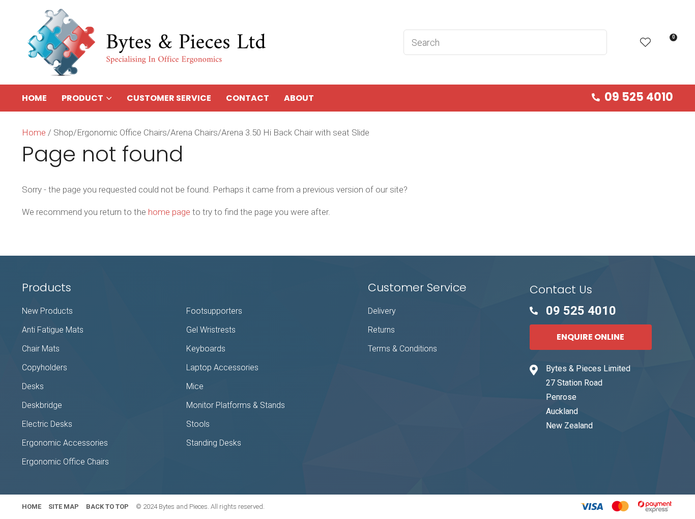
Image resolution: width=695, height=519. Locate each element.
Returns (381, 330)
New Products (47, 311)
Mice (195, 386)
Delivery (382, 311)
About (299, 98)
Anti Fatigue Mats (52, 330)
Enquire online (590, 337)
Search (595, 42)
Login (623, 42)
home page (169, 212)
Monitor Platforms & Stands (235, 405)
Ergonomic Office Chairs (65, 462)
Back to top (107, 506)
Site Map (63, 506)
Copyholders (44, 367)
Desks (33, 386)
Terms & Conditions (402, 348)
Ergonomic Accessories (65, 443)
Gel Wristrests (211, 330)
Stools (198, 424)
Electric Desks (47, 424)
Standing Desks (213, 443)
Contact (247, 98)
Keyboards (205, 348)
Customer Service (169, 98)
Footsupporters (214, 311)
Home (34, 98)
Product (82, 98)
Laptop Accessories (222, 367)
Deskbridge (42, 405)
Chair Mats (41, 348)
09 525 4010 (638, 97)
